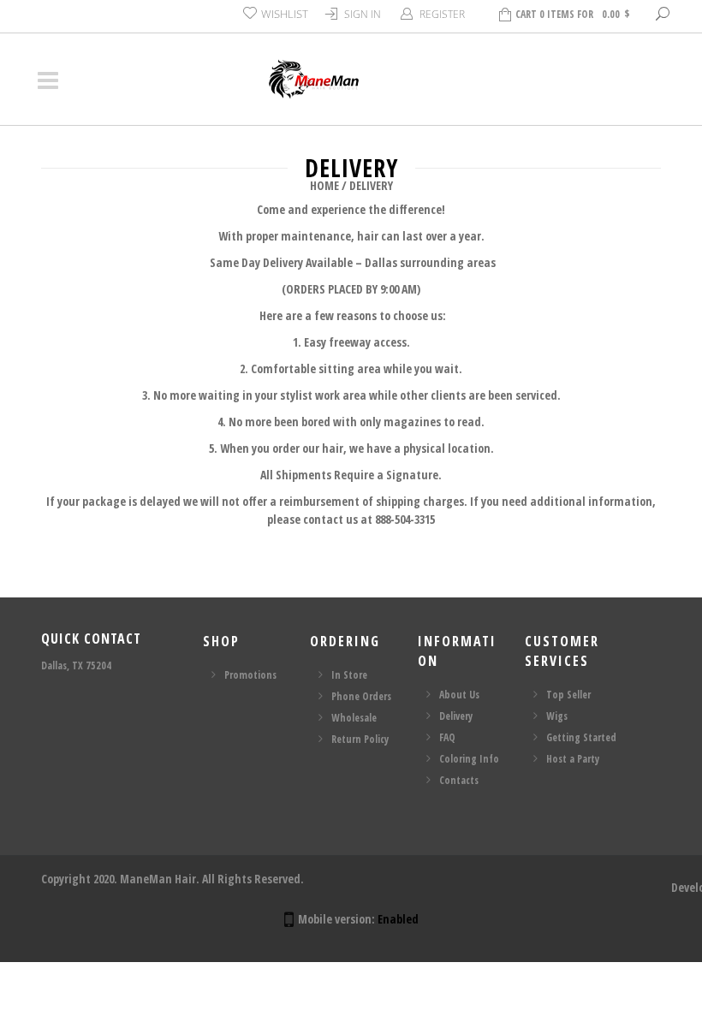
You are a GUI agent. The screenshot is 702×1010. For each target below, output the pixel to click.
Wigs (557, 716)
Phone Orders (361, 696)
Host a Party (572, 759)
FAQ (447, 737)
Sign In (362, 14)
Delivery (456, 716)
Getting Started (581, 737)
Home (324, 185)
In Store (349, 675)
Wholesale (354, 717)
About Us (459, 694)
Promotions (250, 675)
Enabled (398, 919)
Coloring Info (469, 759)
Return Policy (360, 739)
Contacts (459, 780)
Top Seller (568, 694)
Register (442, 14)
